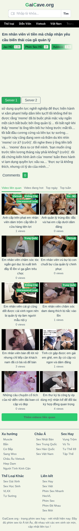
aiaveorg (39, 4)
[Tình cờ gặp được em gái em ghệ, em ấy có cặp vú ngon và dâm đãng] (58, 339)
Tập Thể (68, 453)
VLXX (6, 491)
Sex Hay (47, 481)
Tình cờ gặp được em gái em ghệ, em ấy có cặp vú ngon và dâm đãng (59, 357)
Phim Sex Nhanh (53, 491)
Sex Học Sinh (11, 486)
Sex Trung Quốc (46, 444)
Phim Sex (48, 500)
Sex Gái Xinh (11, 481)
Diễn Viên (25, 23)
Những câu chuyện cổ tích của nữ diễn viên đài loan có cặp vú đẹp (20, 399)
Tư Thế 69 (69, 449)
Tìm (65, 13)
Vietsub (41, 23)
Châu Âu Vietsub (14, 458)
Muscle (7, 439)
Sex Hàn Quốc (45, 449)
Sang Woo (10, 453)
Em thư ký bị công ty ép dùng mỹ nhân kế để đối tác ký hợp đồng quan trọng (59, 399)
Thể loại (9, 23)
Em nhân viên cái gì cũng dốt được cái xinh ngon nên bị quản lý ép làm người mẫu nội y (20, 313)
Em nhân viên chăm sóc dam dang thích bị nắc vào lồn (58, 311)
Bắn (5, 444)
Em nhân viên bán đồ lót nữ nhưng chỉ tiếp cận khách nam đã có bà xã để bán (20, 357)
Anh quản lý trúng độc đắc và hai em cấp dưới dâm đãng (59, 222)
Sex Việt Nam (44, 453)
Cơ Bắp (8, 449)
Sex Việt (47, 486)
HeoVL (46, 495)
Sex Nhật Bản (45, 439)
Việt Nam (56, 23)
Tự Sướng (9, 495)
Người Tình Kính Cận (17, 468)
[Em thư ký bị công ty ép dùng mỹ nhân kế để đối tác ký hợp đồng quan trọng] (58, 381)
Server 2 (31, 100)
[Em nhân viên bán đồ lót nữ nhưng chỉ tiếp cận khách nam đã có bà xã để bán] (20, 339)
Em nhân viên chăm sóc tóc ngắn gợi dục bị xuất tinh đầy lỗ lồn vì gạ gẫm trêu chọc (20, 266)
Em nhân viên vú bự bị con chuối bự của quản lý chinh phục (58, 264)
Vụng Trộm (70, 439)
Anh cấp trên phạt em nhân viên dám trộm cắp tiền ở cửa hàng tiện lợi (20, 222)
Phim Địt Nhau (51, 505)
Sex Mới (47, 510)
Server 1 (11, 100)
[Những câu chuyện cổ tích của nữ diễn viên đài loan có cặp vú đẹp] (20, 381)
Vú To (66, 444)
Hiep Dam (9, 463)
